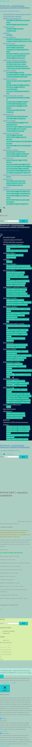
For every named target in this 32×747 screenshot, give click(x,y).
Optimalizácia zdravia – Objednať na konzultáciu (18, 193)
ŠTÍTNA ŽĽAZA (7, 158)
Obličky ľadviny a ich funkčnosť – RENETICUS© (19, 75)
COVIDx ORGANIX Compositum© (12, 16)
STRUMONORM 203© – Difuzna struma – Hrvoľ (19, 166)
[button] (3, 207)
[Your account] (0, 209)
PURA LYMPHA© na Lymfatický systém (16, 62)
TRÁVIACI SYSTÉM (8, 120)
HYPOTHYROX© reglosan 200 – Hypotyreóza (18, 164)
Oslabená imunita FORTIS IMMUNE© (16, 64)
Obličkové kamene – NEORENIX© (15, 72)
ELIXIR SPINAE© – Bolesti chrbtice (15, 87)
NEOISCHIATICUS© (11, 89)
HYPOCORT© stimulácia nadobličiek (15, 152)
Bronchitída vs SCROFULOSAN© (15, 47)
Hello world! (6, 633)
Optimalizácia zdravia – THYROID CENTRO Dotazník (17, 432)
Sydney (29, 672)
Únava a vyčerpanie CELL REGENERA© (16, 66)
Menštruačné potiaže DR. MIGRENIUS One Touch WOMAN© (19, 371)
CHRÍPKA (6, 33)
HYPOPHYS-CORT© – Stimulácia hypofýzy (17, 154)
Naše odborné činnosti (25, 175)
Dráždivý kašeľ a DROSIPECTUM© (15, 45)
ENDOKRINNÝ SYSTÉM (10, 150)
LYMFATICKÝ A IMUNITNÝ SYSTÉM (13, 60)
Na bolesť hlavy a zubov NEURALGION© (17, 24)
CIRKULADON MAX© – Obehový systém (17, 102)
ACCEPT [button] (13, 683)
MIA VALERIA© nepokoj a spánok (15, 41)
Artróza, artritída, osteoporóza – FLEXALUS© (18, 85)
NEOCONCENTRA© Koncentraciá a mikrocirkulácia (15, 339)
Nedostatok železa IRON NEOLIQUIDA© (17, 116)
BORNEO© (9, 35)
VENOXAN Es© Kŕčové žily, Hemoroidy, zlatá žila (18, 327)
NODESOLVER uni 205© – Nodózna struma (17, 168)
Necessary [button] (2, 716)
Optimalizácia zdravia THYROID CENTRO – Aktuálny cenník (17, 436)
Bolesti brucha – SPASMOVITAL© (15, 131)
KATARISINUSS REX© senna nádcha (16, 56)
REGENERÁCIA (7, 114)
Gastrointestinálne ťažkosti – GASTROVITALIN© (19, 127)
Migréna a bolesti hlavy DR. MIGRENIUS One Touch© (18, 247)
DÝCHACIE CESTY (8, 43)
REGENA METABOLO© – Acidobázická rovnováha (16, 335)
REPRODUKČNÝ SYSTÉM (10, 133)
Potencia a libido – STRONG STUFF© (16, 118)
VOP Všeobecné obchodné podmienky (15, 183)
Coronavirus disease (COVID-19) (23, 14)
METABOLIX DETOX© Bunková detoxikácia (18, 68)
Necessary (4, 718)
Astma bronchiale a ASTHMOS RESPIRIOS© (18, 54)
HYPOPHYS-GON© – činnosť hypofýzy (16, 156)
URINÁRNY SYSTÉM (9, 70)
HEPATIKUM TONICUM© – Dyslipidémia (17, 123)
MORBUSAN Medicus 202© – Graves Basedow (18, 170)
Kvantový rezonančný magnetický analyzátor (17, 204)
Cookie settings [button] (5, 683)
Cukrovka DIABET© (11, 125)
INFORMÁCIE (7, 179)
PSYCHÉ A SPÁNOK (9, 37)
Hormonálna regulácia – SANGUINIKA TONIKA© (16, 367)
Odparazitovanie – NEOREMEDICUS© (16, 129)
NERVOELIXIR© (25, 39)
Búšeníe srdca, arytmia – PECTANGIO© (16, 104)
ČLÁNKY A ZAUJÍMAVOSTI (11, 175)
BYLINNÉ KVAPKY (8, 14)
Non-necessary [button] (3, 731)
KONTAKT (6, 187)
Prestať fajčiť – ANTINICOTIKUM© (15, 58)
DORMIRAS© (28, 41)
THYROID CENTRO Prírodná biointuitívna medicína (16, 189)
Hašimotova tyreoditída (9, 631)
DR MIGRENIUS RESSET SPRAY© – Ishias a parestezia (18, 310)
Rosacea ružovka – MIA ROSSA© (15, 29)
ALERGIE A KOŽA (8, 27)
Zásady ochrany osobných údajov (14, 185)
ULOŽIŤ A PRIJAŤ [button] (5, 746)
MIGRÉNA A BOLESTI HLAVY (11, 18)
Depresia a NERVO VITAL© (13, 39)
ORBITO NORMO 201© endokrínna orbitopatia (18, 173)
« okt (1, 659)
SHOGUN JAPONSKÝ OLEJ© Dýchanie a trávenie (17, 278)
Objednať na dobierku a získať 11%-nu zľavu (11, 553)
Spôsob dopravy (21, 181)
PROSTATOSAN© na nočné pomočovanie (17, 77)
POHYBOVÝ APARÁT (9, 79)
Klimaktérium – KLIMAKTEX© (14, 135)
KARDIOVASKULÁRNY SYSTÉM (12, 95)
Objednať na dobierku (11, 181)
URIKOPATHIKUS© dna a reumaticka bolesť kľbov (17, 320)
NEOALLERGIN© (11, 31)
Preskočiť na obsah (4, 1)
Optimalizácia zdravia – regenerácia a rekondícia (18, 191)
